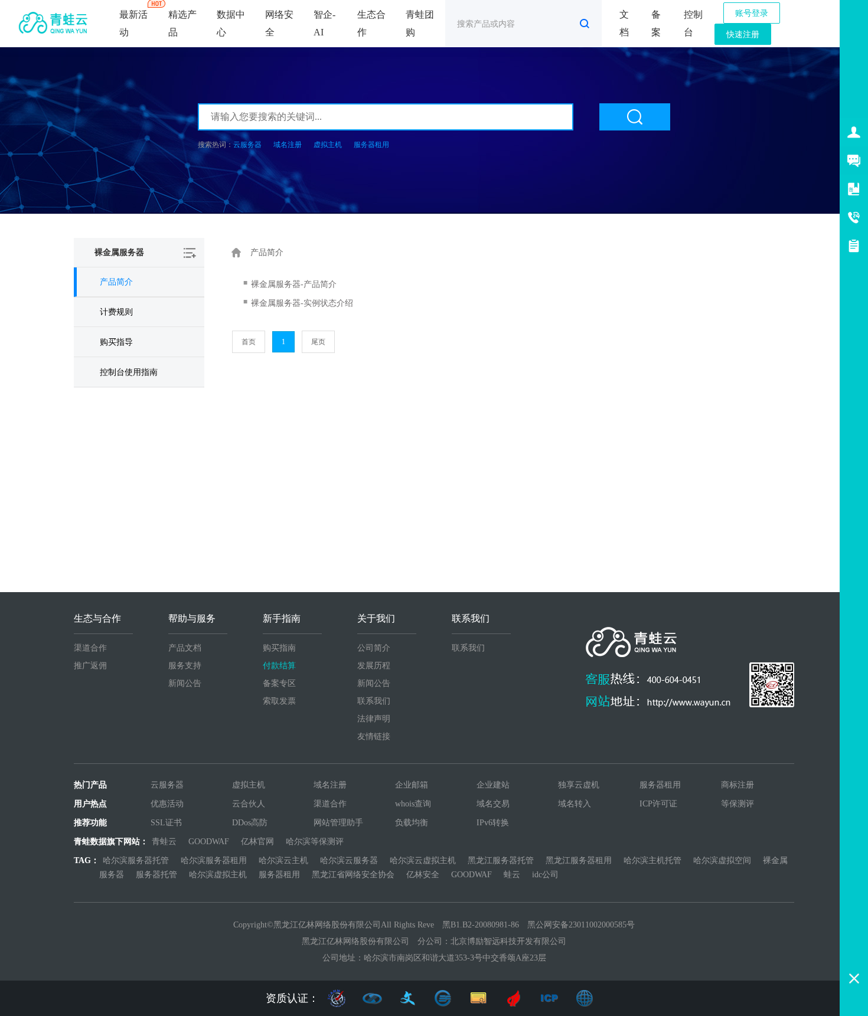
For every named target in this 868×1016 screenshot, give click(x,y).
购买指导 (116, 342)
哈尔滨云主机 (283, 860)
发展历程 (373, 665)
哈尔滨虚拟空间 (722, 860)
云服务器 (247, 145)
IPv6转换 (493, 822)
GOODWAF (208, 841)
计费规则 (116, 312)
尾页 (318, 342)
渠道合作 (90, 647)
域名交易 (493, 803)
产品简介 (116, 281)
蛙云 (512, 874)
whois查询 (413, 803)
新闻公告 (184, 683)
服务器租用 (371, 145)
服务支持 (184, 665)
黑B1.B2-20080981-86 (480, 924)
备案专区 (279, 683)
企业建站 (493, 784)
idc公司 (545, 874)
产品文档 (184, 647)
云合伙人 (248, 803)
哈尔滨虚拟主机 (218, 874)
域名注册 (287, 145)
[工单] (854, 245)
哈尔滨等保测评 (315, 841)
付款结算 (279, 665)
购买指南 (279, 647)
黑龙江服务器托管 (501, 860)
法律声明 (373, 718)
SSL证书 (166, 822)
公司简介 (373, 647)
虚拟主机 (328, 145)
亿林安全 (422, 874)
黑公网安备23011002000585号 (581, 924)
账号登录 (751, 13)
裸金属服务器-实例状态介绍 (302, 303)
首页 (249, 342)
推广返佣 (90, 665)
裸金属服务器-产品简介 (294, 284)
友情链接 (373, 736)
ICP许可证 (658, 803)
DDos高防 (249, 822)
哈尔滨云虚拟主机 (423, 860)
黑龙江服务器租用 (579, 860)
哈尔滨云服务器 (349, 860)
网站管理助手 (338, 822)
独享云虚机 (578, 784)
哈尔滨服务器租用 (214, 860)
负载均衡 (411, 822)
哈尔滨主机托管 (652, 860)
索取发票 (279, 701)
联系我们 (373, 701)
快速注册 (742, 34)
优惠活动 (167, 803)
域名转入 (574, 803)
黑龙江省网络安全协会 (353, 874)
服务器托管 (156, 874)
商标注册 (737, 784)
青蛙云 (164, 841)
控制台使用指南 (129, 372)
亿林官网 (257, 841)
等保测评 (737, 803)
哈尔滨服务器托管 (136, 860)
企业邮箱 (411, 784)
